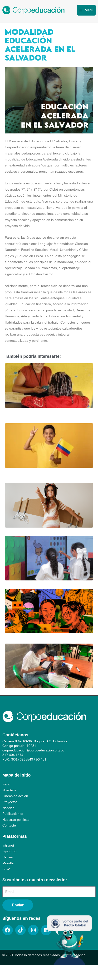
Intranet (8, 845)
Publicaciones (12, 814)
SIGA (6, 869)
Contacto (9, 825)
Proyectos (9, 802)
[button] (86, 10)
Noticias (8, 808)
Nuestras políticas (15, 820)
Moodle (8, 863)
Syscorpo (9, 851)
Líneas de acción (15, 796)
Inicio (6, 784)
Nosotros (9, 790)
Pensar (7, 857)
